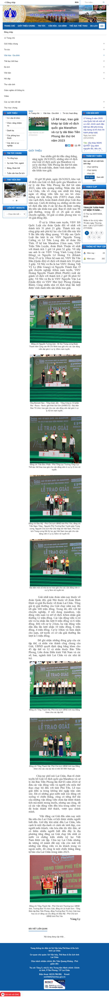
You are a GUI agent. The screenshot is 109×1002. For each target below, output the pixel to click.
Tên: (94, 139)
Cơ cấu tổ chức (13, 118)
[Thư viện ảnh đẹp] (15, 191)
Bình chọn (90, 177)
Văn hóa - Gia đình (57, 26)
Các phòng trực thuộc (13, 136)
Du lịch (94, 26)
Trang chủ (9, 26)
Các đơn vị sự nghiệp (13, 144)
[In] (76, 145)
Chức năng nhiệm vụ (14, 124)
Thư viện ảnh (13, 180)
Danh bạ (10, 130)
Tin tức (41, 26)
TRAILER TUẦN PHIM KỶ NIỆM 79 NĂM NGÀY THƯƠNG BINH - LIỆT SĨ (93, 208)
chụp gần (91, 173)
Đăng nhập (8, 32)
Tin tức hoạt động (70, 113)
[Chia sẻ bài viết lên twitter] (69, 145)
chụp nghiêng (92, 167)
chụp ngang (92, 170)
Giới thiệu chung (26, 26)
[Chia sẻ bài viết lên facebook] (66, 145)
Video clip (91, 187)
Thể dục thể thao (78, 26)
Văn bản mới (92, 113)
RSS (76, 2)
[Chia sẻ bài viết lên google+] (72, 145)
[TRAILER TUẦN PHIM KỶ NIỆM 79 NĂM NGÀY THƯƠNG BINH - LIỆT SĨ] (94, 198)
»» (99, 237)
